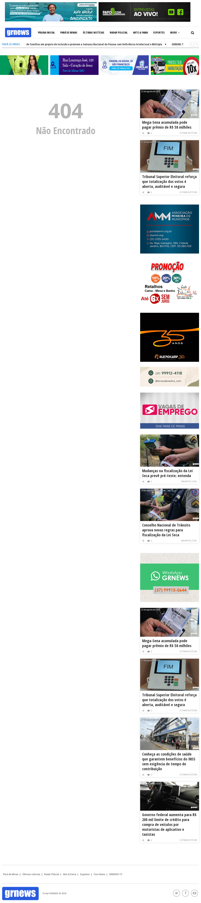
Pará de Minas (68, 32)
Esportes (159, 32)
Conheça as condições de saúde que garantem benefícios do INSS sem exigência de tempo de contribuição (168, 761)
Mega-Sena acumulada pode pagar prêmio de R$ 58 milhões (166, 125)
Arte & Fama (140, 32)
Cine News (99, 874)
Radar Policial (119, 32)
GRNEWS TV (115, 874)
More (173, 32)
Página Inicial (46, 32)
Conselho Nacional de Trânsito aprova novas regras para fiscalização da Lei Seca (166, 529)
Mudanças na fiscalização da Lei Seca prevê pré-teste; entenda (167, 473)
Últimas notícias (93, 32)
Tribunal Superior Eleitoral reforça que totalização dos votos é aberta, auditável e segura (169, 181)
